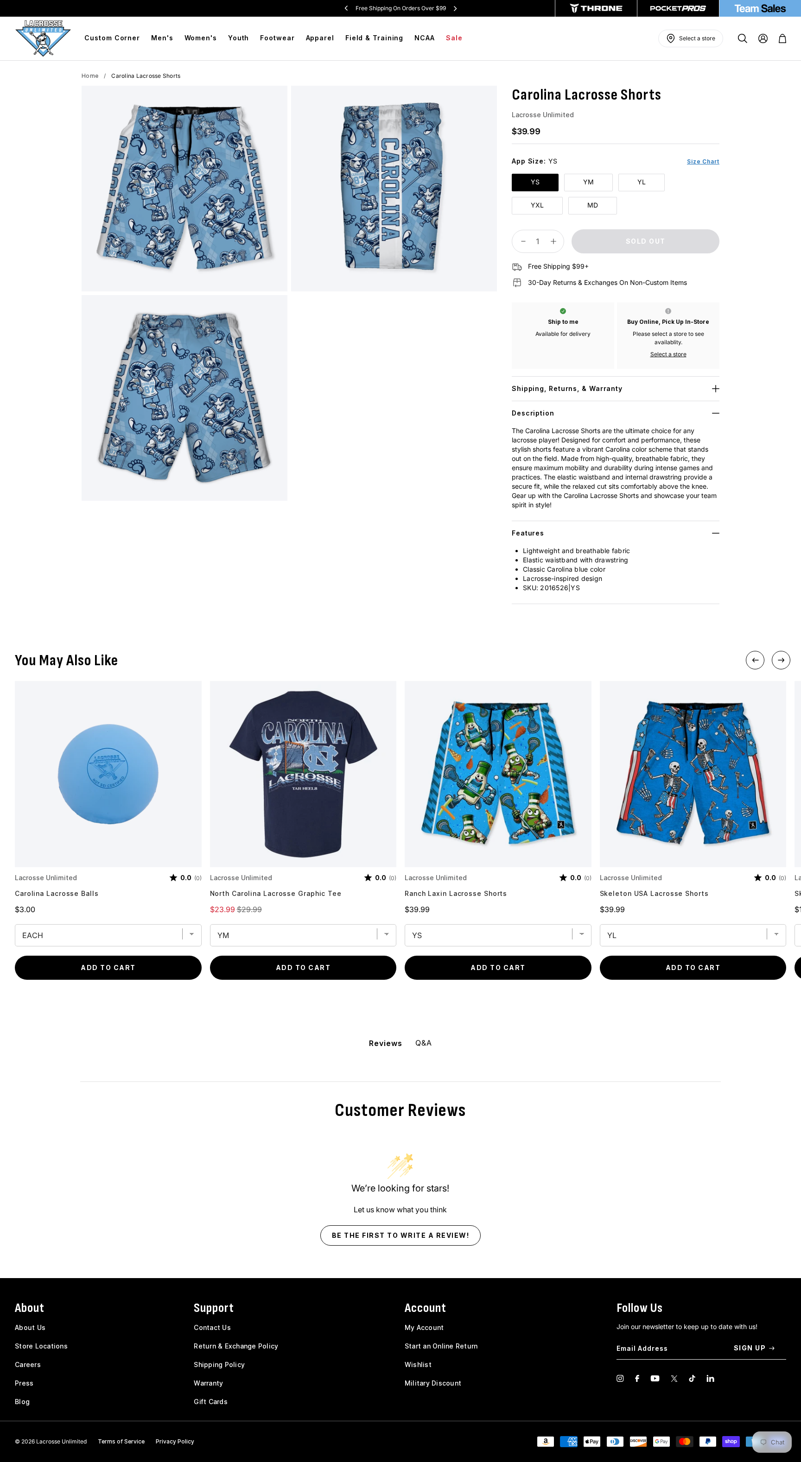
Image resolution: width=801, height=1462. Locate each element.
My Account (424, 1327)
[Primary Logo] (43, 38)
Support (214, 1308)
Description (533, 413)
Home (90, 75)
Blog (22, 1401)
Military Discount (433, 1383)
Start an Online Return (441, 1346)
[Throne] (596, 8)
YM (588, 182)
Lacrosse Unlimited (543, 115)
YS (535, 182)
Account (425, 1308)
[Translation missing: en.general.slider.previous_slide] (346, 8)
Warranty (208, 1383)
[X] (674, 1378)
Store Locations (41, 1346)
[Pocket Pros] (678, 8)
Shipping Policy (219, 1364)
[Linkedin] (710, 1378)
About (29, 1308)
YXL (537, 205)
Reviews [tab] (385, 1043)
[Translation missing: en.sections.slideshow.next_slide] (455, 8)
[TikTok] (692, 1378)
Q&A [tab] (423, 1042)
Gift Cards (211, 1401)
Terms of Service (121, 1441)
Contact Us (212, 1327)
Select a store (668, 354)
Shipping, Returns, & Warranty (567, 388)
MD (592, 205)
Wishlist (418, 1364)
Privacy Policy (175, 1441)
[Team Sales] (760, 8)
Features (528, 533)
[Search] (742, 38)
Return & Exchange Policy (236, 1346)
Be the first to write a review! (401, 1235)
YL (641, 182)
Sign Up (750, 1348)
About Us (30, 1327)
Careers (28, 1364)
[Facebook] (637, 1378)
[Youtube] (655, 1378)
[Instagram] (620, 1378)
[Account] (763, 38)
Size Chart (703, 161)
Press (24, 1383)
